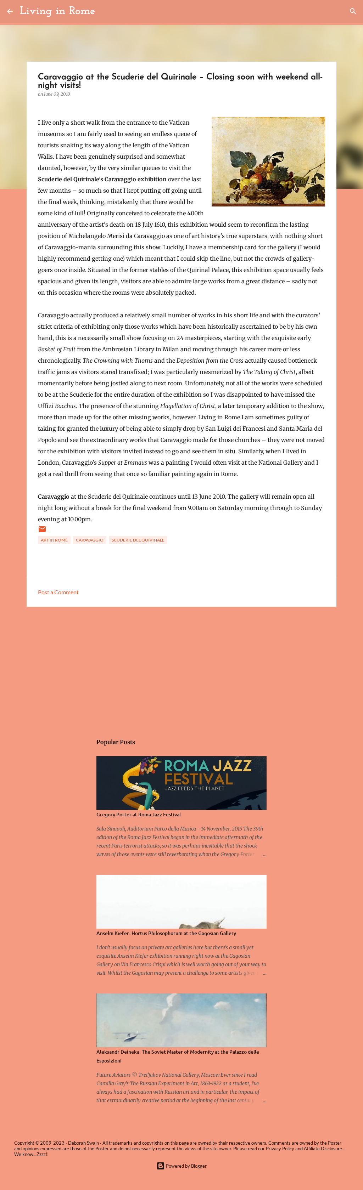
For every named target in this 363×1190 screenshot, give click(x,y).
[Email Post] (42, 531)
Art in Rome (54, 540)
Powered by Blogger (186, 1166)
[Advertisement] (181, 666)
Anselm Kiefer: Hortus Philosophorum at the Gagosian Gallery (166, 933)
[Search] (105, 11)
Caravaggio (90, 540)
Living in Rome (57, 11)
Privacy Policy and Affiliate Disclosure (304, 1148)
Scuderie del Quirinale (138, 540)
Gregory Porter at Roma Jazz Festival (138, 814)
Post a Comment (58, 592)
